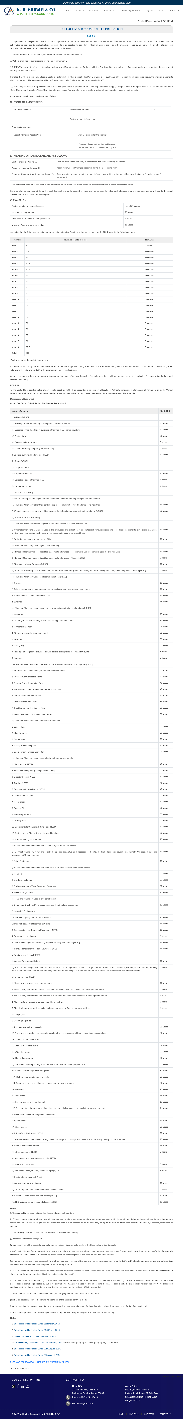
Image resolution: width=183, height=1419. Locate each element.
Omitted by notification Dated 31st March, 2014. (35, 1336)
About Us (79, 11)
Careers (160, 11)
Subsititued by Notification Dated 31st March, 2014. (37, 1330)
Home (68, 11)
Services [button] (108, 11)
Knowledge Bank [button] (130, 11)
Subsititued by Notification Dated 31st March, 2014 (37, 1324)
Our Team (93, 11)
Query (150, 11)
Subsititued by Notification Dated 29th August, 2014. (37, 1349)
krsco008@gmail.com (82, 1403)
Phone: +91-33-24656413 (85, 1397)
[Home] (30, 11)
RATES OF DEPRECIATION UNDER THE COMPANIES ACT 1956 (39, 1362)
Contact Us (174, 11)
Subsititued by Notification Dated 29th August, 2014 (39, 1342)
